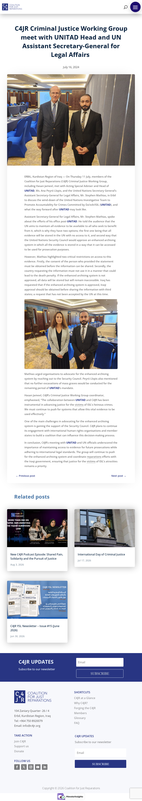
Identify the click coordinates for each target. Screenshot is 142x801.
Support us (21, 746)
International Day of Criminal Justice (101, 554)
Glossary (80, 718)
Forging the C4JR (85, 708)
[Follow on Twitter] (24, 767)
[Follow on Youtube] (38, 767)
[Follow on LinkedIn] (44, 767)
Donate (19, 751)
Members (80, 713)
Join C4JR (20, 741)
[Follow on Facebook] (17, 767)
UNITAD (29, 190)
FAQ (76, 723)
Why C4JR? (81, 703)
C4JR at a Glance (84, 698)
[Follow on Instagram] (31, 767)
